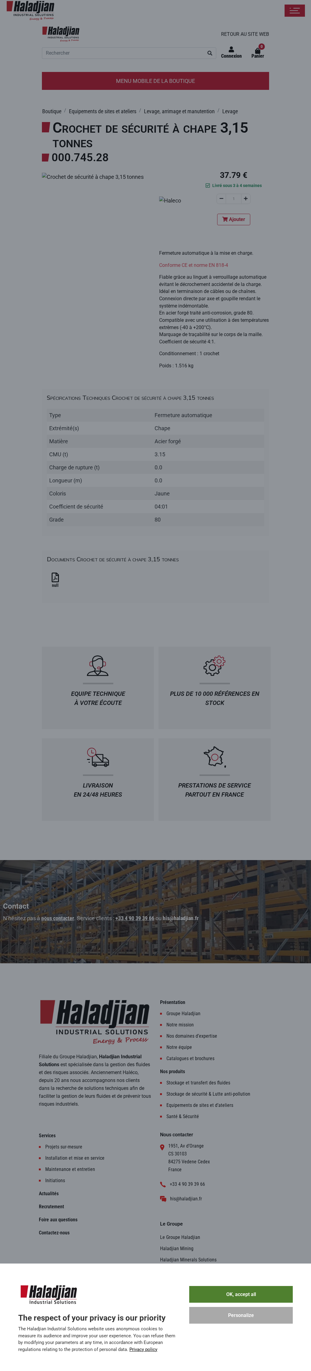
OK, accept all (241, 1294)
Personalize (241, 1315)
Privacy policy (143, 1349)
